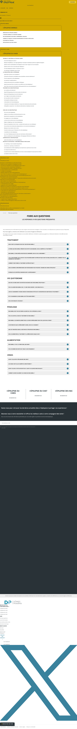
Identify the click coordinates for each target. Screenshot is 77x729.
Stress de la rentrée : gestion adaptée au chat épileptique (12, 182)
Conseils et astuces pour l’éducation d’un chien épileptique (15, 130)
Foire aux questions (4, 618)
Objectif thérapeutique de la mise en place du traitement (15, 92)
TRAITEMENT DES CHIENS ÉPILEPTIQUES (11, 88)
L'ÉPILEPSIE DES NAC (4, 205)
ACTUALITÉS (3, 8)
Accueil (4, 213)
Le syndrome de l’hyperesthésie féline (8, 199)
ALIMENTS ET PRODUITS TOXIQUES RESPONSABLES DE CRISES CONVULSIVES (18, 38)
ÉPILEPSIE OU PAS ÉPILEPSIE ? (6, 197)
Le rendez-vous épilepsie (5, 171)
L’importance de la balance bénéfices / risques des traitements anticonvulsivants (20, 104)
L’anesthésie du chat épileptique (7, 192)
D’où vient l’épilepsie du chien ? (10, 60)
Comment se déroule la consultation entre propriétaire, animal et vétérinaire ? (19, 76)
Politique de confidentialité (30, 726)
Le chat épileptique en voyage (6, 183)
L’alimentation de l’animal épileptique (11, 102)
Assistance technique (4, 623)
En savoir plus (12, 397)
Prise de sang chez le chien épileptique (11, 78)
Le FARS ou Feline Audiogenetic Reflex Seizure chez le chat (13, 200)
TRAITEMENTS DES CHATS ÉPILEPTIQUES (8, 176)
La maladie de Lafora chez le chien (11, 153)
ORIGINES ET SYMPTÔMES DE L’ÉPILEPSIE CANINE (13, 58)
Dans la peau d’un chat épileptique (8, 180)
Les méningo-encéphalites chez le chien (12, 70)
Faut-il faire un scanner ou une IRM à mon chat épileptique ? (13, 174)
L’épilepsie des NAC (3, 614)
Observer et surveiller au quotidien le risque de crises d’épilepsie (14, 186)
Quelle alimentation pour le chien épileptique (13, 139)
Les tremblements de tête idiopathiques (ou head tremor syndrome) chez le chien (20, 147)
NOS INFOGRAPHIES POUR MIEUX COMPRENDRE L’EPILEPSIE (15, 36)
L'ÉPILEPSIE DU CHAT (4, 160)
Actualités (2, 629)
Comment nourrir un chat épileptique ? (9, 196)
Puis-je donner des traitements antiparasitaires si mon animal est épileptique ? (19, 126)
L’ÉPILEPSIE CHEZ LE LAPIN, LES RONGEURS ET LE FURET (12, 208)
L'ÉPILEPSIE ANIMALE (10, 28)
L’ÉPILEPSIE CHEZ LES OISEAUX (6, 209)
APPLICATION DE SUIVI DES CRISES (10, 42)
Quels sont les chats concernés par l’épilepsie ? (10, 167)
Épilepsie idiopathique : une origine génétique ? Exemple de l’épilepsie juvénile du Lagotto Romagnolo (24, 62)
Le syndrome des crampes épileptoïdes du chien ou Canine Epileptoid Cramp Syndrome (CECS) (23, 151)
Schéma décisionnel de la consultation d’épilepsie (14, 82)
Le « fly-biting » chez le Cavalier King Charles (13, 143)
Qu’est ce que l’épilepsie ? (2, 632)
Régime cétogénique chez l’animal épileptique (13, 122)
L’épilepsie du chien (4, 610)
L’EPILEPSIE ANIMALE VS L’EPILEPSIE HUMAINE (12, 34)
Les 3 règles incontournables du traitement (12, 96)
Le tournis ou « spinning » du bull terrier (12, 145)
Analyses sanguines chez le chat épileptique (10, 172)
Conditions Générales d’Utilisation (12, 726)
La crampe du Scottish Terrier (10, 149)
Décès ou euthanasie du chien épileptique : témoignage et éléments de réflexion (20, 135)
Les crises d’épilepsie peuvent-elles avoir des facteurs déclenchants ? (18, 134)
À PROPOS (11, 8)
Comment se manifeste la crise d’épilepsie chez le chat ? (12, 165)
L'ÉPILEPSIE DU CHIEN (10, 53)
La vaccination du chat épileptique (8, 190)
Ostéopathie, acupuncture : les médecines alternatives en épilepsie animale (19, 105)
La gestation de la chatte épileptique (8, 185)
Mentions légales (22, 726)
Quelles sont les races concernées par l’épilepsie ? (14, 66)
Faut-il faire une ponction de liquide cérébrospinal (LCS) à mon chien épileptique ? (20, 86)
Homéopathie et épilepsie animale (10, 100)
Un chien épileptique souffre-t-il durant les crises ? (14, 68)
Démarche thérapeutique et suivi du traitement (13, 94)
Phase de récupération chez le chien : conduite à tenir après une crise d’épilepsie (20, 124)
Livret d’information (4, 620)
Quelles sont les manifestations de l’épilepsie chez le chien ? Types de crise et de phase (21, 64)
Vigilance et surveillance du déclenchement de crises (14, 114)
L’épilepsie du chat (3, 612)
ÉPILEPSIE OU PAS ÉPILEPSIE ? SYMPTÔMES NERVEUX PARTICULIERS (16, 141)
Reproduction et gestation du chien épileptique (13, 116)
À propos (2, 627)
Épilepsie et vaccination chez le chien (11, 128)
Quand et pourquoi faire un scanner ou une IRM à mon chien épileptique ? (18, 84)
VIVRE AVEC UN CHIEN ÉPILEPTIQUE (10, 110)
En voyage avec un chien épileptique (11, 118)
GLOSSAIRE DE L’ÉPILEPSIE (8, 40)
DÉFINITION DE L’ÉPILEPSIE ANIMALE (10, 32)
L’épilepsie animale (3, 608)
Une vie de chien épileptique (9, 112)
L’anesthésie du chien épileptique (10, 132)
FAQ (7, 8)
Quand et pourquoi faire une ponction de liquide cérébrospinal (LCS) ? (15, 175)
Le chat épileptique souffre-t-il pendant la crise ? (11, 168)
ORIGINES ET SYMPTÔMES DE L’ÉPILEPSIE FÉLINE (10, 162)
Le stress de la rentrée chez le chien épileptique (13, 120)
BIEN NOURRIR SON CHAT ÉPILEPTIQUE (8, 194)
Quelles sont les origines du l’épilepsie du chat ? (11, 164)
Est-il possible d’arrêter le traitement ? (11, 98)
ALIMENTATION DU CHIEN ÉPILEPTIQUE (10, 137)
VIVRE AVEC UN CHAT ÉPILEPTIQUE (7, 179)
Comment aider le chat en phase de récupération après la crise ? (14, 188)
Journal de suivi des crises (5, 622)
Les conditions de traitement (9, 90)
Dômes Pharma (3, 726)
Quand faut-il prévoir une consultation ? (12, 74)
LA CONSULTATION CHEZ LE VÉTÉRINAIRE (11, 72)
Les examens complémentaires (10, 80)
